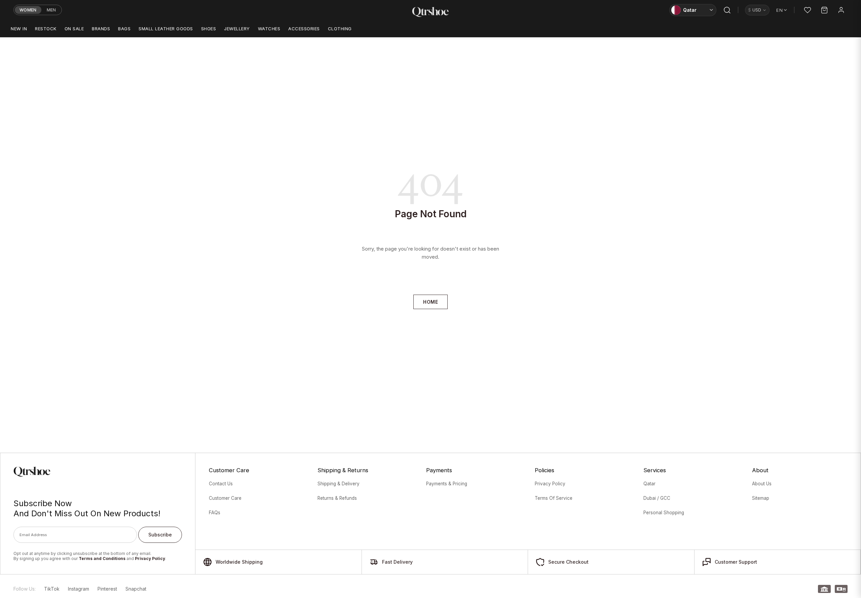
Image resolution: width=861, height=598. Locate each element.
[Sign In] (841, 10)
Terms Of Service (553, 498)
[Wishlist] (807, 10)
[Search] (727, 10)
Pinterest (107, 589)
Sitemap (760, 498)
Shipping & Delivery (338, 483)
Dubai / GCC (656, 498)
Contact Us (221, 483)
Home (430, 302)
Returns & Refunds (337, 498)
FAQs (214, 512)
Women (28, 9)
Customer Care (225, 498)
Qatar (649, 483)
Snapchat (135, 589)
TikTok (52, 589)
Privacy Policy (150, 558)
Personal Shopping (663, 512)
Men (51, 9)
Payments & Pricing (446, 483)
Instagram (78, 589)
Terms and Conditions (102, 558)
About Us (762, 483)
